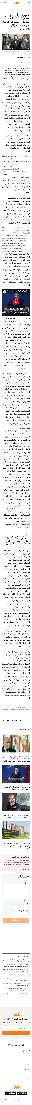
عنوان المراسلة (23, 911)
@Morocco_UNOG (7, 230)
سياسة (28, 11)
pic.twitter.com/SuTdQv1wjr (10, 169)
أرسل (16, 1033)
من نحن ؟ (28, 1072)
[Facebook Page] (23, 1045)
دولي (29, 1066)
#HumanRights (20, 238)
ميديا (29, 1060)
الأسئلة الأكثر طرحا (26, 1074)
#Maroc (12, 159)
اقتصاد (28, 1055)
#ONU (25, 161)
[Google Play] (10, 1093)
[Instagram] (9, 1045)
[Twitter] (20, 1045)
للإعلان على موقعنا (26, 1075)
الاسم (26, 903)
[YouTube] (16, 1045)
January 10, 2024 (17, 251)
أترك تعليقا (16, 920)
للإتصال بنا (28, 1079)
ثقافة (29, 1059)
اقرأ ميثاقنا (26, 869)
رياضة (29, 1062)
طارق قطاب (19, 57)
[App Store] (22, 1093)
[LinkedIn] (13, 1045)
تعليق (26, 883)
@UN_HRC (26, 233)
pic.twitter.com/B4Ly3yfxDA (16, 246)
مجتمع (28, 1057)
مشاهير (28, 1064)
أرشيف (28, 1081)
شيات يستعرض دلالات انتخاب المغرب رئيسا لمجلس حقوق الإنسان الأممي (17, 539)
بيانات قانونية (27, 1077)
